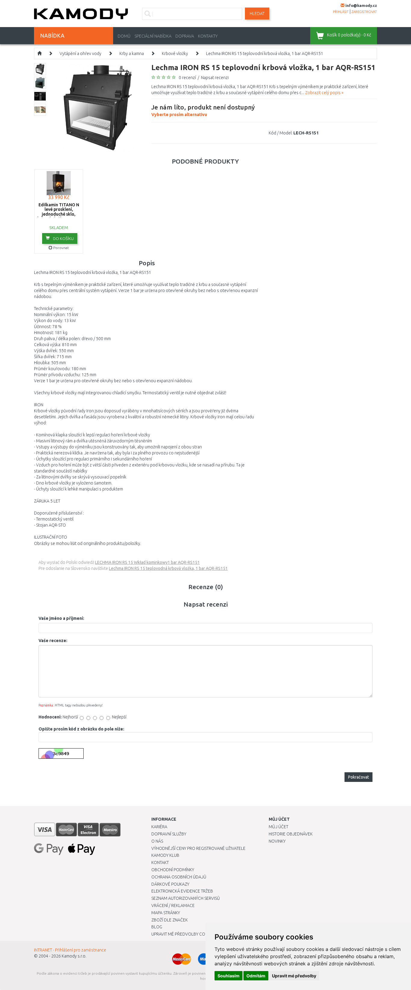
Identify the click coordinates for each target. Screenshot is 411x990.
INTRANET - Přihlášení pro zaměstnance (70, 950)
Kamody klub (165, 855)
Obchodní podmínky (172, 869)
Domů (124, 36)
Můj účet (278, 826)
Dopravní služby (168, 834)
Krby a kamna (131, 53)
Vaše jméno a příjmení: (61, 618)
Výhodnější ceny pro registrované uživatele (198, 848)
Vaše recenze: (53, 640)
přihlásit (341, 12)
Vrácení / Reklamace (173, 905)
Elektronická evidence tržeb (182, 891)
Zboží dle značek (169, 920)
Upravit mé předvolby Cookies (183, 934)
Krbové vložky (175, 53)
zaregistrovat (364, 12)
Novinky (277, 841)
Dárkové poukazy (170, 884)
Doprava (184, 36)
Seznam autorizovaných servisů (185, 898)
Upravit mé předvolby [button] (294, 975)
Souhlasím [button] (228, 975)
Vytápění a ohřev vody (80, 53)
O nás (157, 841)
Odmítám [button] (255, 975)
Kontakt (160, 862)
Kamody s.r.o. (74, 956)
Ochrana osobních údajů (178, 877)
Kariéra (159, 826)
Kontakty (208, 36)
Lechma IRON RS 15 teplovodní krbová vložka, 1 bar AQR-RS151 (264, 53)
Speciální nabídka (153, 36)
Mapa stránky (165, 912)
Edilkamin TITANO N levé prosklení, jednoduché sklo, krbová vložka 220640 (58, 211)
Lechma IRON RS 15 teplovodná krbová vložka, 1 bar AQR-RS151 (168, 568)
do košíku (63, 238)
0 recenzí (187, 77)
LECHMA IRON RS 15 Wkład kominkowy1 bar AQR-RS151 (147, 562)
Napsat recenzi (215, 77)
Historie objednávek (291, 834)
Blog (156, 926)
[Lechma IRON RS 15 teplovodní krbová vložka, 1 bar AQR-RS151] (98, 107)
